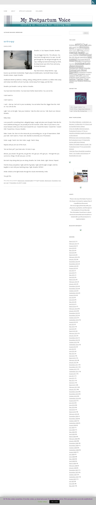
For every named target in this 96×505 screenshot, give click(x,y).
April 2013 (72, 329)
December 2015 (73, 261)
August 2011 (72, 374)
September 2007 (73, 477)
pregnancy (81, 74)
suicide (77, 77)
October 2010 (73, 396)
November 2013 (73, 315)
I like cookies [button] (54, 502)
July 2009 (71, 427)
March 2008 (72, 463)
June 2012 (72, 351)
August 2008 (72, 452)
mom (86, 53)
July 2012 (71, 349)
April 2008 (72, 461)
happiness (79, 49)
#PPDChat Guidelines (25, 11)
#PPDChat (81, 44)
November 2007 (73, 472)
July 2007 (71, 481)
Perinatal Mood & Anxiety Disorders (79, 60)
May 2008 (72, 459)
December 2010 (73, 392)
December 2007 (73, 470)
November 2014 (73, 288)
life (78, 50)
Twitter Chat (82, 79)
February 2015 (73, 282)
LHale (24, 183)
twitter (72, 79)
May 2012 (72, 353)
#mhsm (72, 45)
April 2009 (72, 434)
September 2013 (73, 320)
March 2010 (72, 412)
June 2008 (72, 457)
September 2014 (73, 293)
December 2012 (73, 338)
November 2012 (73, 340)
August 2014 (72, 295)
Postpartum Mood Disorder (79, 68)
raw (7, 183)
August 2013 (72, 322)
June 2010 (72, 405)
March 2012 (72, 358)
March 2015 (72, 279)
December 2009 (73, 416)
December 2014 (73, 286)
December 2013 (73, 313)
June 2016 (72, 248)
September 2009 (73, 423)
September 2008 (73, 450)
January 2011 (72, 389)
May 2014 (72, 302)
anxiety (42, 180)
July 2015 (71, 270)
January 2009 (72, 441)
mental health (29, 180)
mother (76, 55)
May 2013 (72, 326)
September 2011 (73, 371)
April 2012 (72, 356)
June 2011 (72, 378)
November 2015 (73, 264)
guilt (76, 49)
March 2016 (72, 255)
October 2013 (73, 318)
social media (85, 75)
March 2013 (72, 331)
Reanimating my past (75, 155)
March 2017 (72, 241)
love (81, 50)
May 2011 (72, 380)
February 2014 (73, 309)
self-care (79, 75)
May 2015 (72, 275)
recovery (88, 74)
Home (5, 11)
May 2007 (72, 486)
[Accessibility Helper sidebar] (94, 2)
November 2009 (73, 418)
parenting (83, 57)
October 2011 (73, 369)
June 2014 (72, 300)
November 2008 (73, 445)
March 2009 (72, 436)
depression (21, 180)
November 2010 (73, 394)
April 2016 (72, 252)
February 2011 (73, 387)
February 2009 (73, 439)
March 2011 (72, 385)
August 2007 (72, 479)
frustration (55, 180)
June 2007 (72, 483)
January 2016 (72, 259)
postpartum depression (79, 64)
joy (83, 49)
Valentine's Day (73, 81)
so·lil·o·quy (9, 41)
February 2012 (73, 360)
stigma (72, 77)
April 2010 (72, 409)
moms (71, 55)
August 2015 (72, 268)
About (13, 11)
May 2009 (72, 432)
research (72, 76)
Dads (77, 47)
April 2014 (72, 304)
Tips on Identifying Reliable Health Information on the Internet (80, 133)
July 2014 (71, 297)
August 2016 (72, 246)
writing (71, 82)
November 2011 (73, 367)
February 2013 (73, 333)
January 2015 (72, 284)
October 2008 (73, 448)
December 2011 (73, 365)
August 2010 (72, 400)
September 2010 (73, 398)
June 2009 (72, 430)
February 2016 (73, 257)
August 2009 (72, 425)
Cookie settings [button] (42, 502)
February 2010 (73, 414)
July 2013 (71, 324)
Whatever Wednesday (84, 81)
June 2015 (72, 273)
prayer (75, 74)
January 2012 (72, 362)
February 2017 (73, 244)
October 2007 (73, 474)
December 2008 (73, 443)
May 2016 (72, 250)
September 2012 (73, 344)
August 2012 (72, 347)
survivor (88, 77)
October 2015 (73, 266)
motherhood (85, 54)
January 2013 (72, 335)
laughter (75, 50)
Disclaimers (39, 11)
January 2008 (72, 468)
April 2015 (72, 277)
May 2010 (72, 407)
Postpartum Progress (85, 72)
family (71, 48)
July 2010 (71, 403)
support (83, 77)
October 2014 (73, 291)
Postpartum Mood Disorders (78, 71)
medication (86, 50)
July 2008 (71, 454)
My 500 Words (74, 57)
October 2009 (73, 421)
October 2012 (73, 342)
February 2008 (73, 466)
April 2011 (72, 383)
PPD (71, 74)
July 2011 (71, 376)
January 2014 (72, 311)
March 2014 (72, 306)
